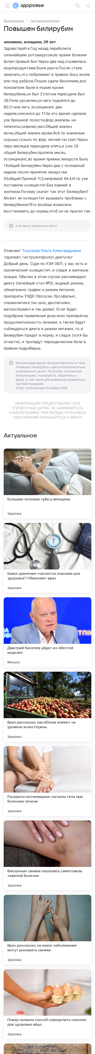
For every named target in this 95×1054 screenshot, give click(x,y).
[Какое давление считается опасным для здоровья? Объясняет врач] (47, 558)
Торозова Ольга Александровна (51, 250)
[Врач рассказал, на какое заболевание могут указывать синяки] (47, 930)
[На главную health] (31, 5)
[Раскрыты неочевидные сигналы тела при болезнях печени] (47, 781)
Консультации (14, 21)
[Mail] (15, 5)
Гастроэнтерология (44, 21)
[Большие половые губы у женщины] (47, 483)
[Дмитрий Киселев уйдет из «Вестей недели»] (47, 632)
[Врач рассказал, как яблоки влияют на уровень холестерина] (47, 706)
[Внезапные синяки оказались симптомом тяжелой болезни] (47, 855)
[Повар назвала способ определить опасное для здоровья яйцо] (47, 1004)
